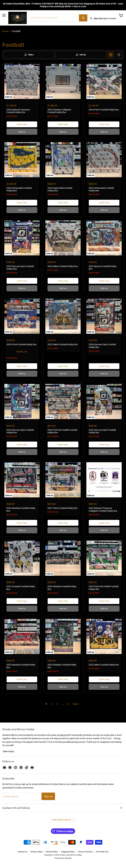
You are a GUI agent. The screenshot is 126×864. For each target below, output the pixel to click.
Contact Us (22, 852)
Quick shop (22, 124)
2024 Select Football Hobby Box (62, 266)
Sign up (48, 796)
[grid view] (110, 54)
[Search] (83, 17)
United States (61, 820)
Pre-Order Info (102, 852)
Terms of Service (85, 852)
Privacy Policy (37, 852)
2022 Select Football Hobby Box (62, 344)
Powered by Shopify (63, 858)
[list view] (118, 54)
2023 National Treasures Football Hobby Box (18, 111)
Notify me (21, 351)
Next (75, 704)
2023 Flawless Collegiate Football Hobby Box (59, 111)
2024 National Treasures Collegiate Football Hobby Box (103, 509)
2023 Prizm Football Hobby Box (21, 344)
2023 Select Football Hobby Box (104, 664)
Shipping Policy (68, 852)
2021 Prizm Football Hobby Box (62, 508)
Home (5, 31)
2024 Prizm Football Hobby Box (104, 109)
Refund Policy (52, 852)
